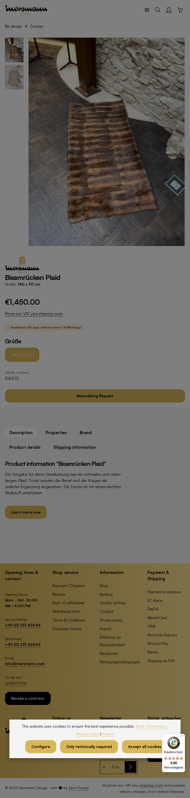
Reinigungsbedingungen (120, 661)
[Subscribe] (130, 767)
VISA (151, 626)
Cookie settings (113, 602)
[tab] (21, 432)
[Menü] (182, 737)
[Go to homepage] (26, 10)
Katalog (106, 594)
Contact (106, 611)
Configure (40, 746)
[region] (95, 142)
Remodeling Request (95, 395)
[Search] (158, 10)
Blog (104, 585)
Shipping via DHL (161, 660)
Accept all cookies (145, 746)
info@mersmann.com (25, 663)
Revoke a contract (28, 698)
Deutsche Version (67, 628)
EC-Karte (155, 600)
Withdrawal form (66, 611)
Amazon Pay (157, 643)
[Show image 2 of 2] (178, 152)
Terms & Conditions (68, 620)
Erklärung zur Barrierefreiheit (112, 641)
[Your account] (169, 10)
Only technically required (89, 746)
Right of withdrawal (68, 602)
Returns (58, 594)
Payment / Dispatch (68, 585)
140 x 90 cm (22, 354)
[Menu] (147, 10)
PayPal (152, 608)
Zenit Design (79, 788)
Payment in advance (164, 591)
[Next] (177, 238)
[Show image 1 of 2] (178, 143)
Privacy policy (111, 620)
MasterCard (157, 617)
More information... (152, 726)
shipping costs (151, 785)
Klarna (152, 651)
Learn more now (26, 512)
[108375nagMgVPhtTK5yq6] (106, 142)
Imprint (105, 628)
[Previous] (166, 238)
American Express (162, 634)
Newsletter (109, 653)
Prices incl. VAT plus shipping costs (34, 313)
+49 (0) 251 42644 (23, 625)
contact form (15, 682)
